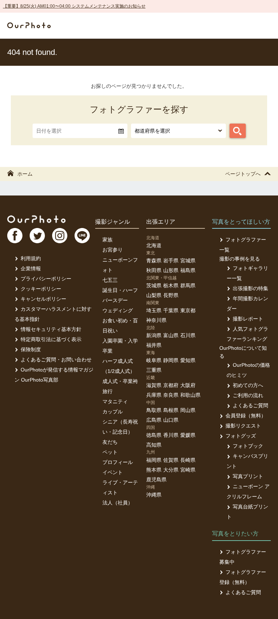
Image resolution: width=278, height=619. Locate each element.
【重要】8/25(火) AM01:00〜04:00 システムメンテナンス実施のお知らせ (74, 6)
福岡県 (153, 460)
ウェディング (117, 310)
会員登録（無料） (246, 415)
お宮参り (112, 250)
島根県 (170, 410)
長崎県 (187, 460)
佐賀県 (170, 460)
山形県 (170, 270)
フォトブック (248, 446)
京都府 (170, 385)
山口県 (170, 420)
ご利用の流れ (248, 395)
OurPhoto (36, 219)
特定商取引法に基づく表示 (51, 339)
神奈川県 (156, 320)
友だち (110, 442)
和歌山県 (190, 395)
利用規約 (31, 258)
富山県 (170, 335)
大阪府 (187, 385)
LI (82, 235)
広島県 (153, 420)
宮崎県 (187, 470)
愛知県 (187, 360)
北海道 (153, 245)
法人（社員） (117, 503)
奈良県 (170, 395)
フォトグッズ (241, 436)
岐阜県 (153, 360)
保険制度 (31, 349)
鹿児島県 (156, 479)
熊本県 (153, 470)
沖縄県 (153, 495)
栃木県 (170, 285)
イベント (112, 472)
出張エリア (160, 222)
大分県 (170, 470)
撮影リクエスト (243, 426)
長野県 (170, 295)
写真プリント (248, 476)
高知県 (153, 445)
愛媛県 (187, 435)
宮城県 (187, 260)
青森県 (153, 260)
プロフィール (117, 462)
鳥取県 (153, 410)
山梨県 (153, 295)
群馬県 (187, 285)
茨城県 (153, 285)
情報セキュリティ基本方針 (51, 329)
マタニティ (115, 401)
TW (37, 235)
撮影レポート (248, 319)
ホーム (25, 174)
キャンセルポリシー (43, 299)
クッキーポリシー (41, 289)
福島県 (187, 270)
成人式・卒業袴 (120, 381)
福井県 (153, 345)
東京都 (187, 310)
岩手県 (170, 260)
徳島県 (153, 435)
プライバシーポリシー (46, 278)
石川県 (187, 335)
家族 (107, 239)
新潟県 (153, 335)
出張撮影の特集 (250, 288)
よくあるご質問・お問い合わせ (56, 359)
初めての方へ (248, 385)
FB (14, 235)
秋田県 (153, 270)
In (59, 235)
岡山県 (187, 410)
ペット (110, 452)
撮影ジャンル (112, 222)
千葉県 (170, 310)
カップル (112, 411)
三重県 (153, 370)
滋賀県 (153, 385)
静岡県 (170, 360)
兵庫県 (153, 395)
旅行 (107, 391)
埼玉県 (153, 310)
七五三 (110, 280)
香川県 (170, 435)
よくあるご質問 (250, 405)
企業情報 (31, 268)
